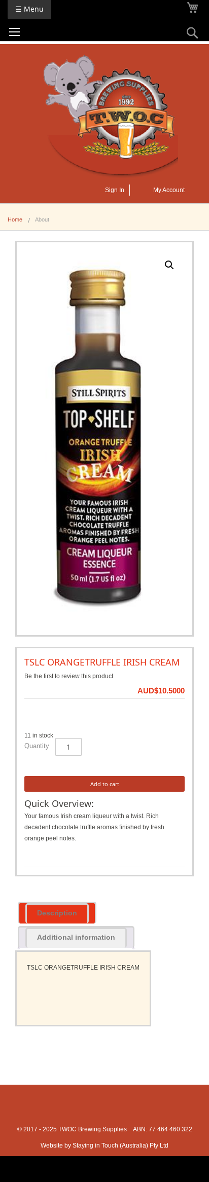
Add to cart (104, 784)
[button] (169, 265)
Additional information (76, 937)
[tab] (57, 913)
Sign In (114, 190)
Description (57, 913)
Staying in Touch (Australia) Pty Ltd (120, 1145)
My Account (169, 190)
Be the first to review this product (68, 676)
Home (15, 219)
